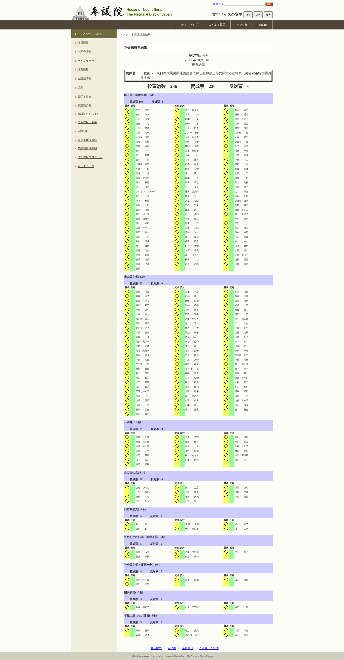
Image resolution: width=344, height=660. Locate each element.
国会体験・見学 (87, 122)
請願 (80, 87)
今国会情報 (84, 51)
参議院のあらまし (89, 113)
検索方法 (218, 4)
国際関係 (83, 130)
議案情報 (83, 69)
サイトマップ (189, 24)
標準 (248, 14)
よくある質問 (217, 24)
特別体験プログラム (90, 157)
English (263, 24)
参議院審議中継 (87, 148)
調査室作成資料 (87, 139)
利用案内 (156, 648)
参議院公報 (84, 105)
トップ (124, 34)
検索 (269, 4)
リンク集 (242, 24)
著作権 (172, 648)
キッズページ (86, 166)
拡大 (258, 14)
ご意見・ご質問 (209, 648)
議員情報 (83, 42)
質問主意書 (84, 96)
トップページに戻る (89, 33)
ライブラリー (86, 60)
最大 (268, 14)
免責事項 (187, 648)
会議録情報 (84, 78)
